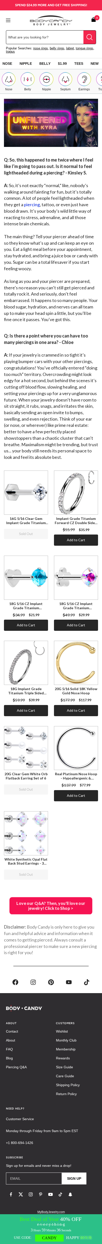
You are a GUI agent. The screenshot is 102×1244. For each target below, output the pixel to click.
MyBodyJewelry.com (51, 1212)
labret (70, 48)
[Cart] (93, 20)
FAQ (9, 1049)
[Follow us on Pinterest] (41, 1194)
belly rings (57, 48)
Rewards (63, 1058)
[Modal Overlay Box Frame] (51, 1229)
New (95, 64)
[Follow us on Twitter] (21, 1194)
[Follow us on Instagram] (31, 1194)
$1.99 (62, 64)
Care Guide (65, 1076)
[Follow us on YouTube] (50, 1194)
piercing (32, 204)
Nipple (26, 64)
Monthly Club (66, 1040)
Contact (12, 1031)
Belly (45, 64)
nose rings (40, 48)
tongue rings (84, 48)
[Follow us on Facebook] (11, 1194)
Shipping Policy (68, 1085)
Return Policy (66, 1094)
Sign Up (74, 1178)
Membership (66, 1049)
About (10, 1040)
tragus (10, 51)
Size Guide (64, 1067)
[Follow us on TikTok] (60, 1194)
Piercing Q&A (16, 1067)
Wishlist (62, 1031)
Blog (9, 1058)
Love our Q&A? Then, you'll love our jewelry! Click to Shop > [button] (51, 906)
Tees (78, 64)
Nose (7, 64)
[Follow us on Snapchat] (70, 1194)
